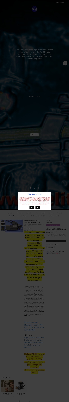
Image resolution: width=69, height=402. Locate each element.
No (37, 207)
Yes (32, 207)
